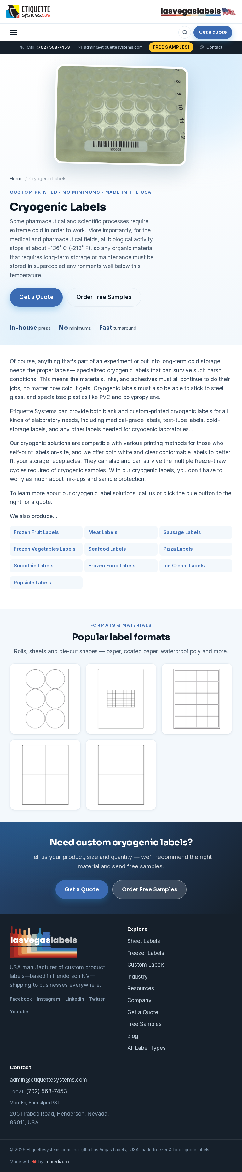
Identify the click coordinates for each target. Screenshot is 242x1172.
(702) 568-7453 (38, 1091)
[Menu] (13, 32)
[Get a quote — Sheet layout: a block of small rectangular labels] (121, 698)
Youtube (19, 1011)
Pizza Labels (178, 549)
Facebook (21, 999)
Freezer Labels (145, 953)
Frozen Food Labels (112, 566)
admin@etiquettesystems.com (113, 46)
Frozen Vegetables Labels (44, 549)
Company (139, 1000)
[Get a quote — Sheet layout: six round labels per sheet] (45, 698)
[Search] (184, 32)
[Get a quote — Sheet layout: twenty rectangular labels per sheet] (196, 698)
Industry (137, 977)
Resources (140, 988)
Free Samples (144, 1024)
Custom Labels (146, 965)
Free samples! (171, 47)
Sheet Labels (143, 941)
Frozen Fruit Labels (36, 532)
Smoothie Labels (33, 566)
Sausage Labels (182, 532)
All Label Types (146, 1048)
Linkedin (74, 999)
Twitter (97, 999)
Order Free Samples (104, 297)
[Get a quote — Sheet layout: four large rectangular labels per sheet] (45, 774)
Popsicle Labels (32, 583)
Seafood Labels (107, 549)
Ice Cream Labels (184, 566)
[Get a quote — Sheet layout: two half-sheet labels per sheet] (121, 774)
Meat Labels (103, 532)
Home (16, 178)
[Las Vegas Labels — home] (28, 11)
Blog (132, 1036)
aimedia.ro (57, 1161)
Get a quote (213, 32)
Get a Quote (36, 297)
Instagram (48, 999)
